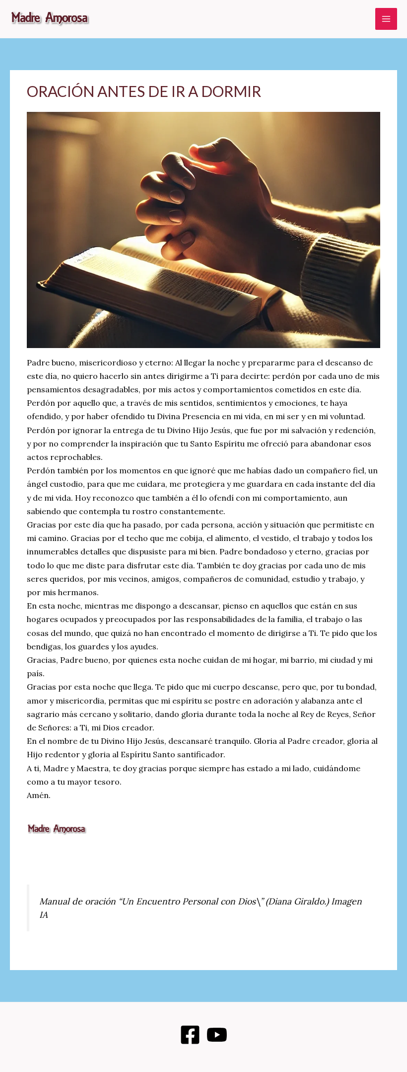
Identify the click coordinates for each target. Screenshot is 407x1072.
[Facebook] (190, 1034)
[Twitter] (216, 1034)
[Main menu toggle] (386, 19)
